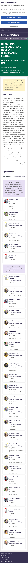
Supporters (7, 176)
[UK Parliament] (5, 30)
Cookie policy (4, 555)
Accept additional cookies (14, 17)
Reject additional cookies (14, 22)
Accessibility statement (6, 561)
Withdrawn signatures (20, 176)
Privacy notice (4, 559)
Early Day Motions (10, 35)
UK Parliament (4, 38)
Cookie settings (14, 26)
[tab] (7, 177)
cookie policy (8, 14)
